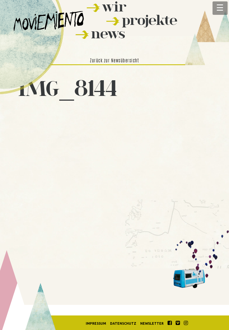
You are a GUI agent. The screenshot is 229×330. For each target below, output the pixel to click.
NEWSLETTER (152, 323)
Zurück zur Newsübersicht (114, 61)
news (108, 33)
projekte (149, 20)
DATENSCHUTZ (123, 323)
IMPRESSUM (96, 323)
